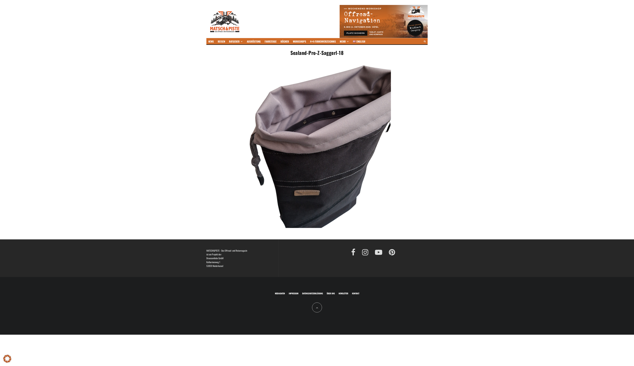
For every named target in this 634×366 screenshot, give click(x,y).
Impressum (293, 293)
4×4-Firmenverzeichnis (323, 41)
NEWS (211, 41)
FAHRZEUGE (271, 41)
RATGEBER (234, 41)
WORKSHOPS (299, 41)
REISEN (221, 41)
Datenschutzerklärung (312, 293)
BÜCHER (285, 41)
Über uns (331, 293)
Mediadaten (280, 293)
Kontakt (355, 293)
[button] (7, 358)
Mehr (343, 41)
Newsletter (343, 293)
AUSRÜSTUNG (254, 41)
